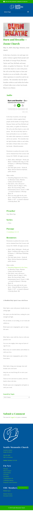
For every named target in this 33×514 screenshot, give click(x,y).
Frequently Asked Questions (10, 482)
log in (9, 490)
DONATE (23, 488)
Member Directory (7, 494)
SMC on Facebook (8, 457)
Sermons (22, 47)
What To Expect (7, 470)
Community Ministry (8, 480)
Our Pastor (6, 474)
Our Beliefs (6, 476)
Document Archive (8, 496)
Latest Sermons (7, 472)
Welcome (5, 468)
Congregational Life (8, 478)
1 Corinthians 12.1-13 (13, 232)
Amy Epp (16, 47)
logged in (13, 417)
